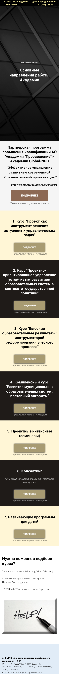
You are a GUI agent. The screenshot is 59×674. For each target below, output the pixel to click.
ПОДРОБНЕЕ (29, 195)
